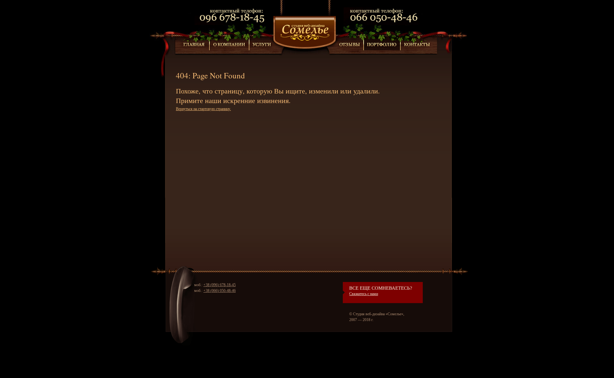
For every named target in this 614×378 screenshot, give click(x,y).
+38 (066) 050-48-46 (219, 290)
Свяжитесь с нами (363, 294)
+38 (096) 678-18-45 (219, 285)
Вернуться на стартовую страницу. (203, 109)
